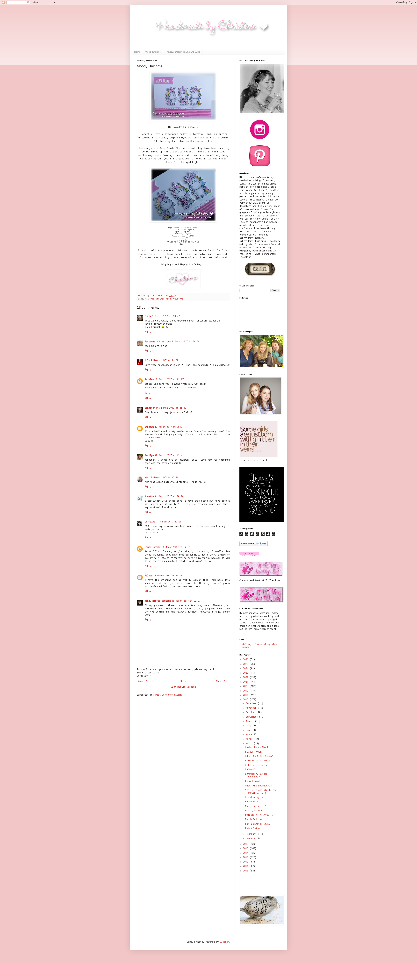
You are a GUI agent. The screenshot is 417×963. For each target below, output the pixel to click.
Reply (148, 331)
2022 (246, 677)
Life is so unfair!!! (258, 760)
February (252, 833)
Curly (148, 316)
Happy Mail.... (254, 801)
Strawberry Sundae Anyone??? (256, 775)
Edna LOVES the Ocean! (259, 756)
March (250, 743)
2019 (246, 690)
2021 (246, 681)
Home (137, 51)
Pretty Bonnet (253, 810)
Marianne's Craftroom (158, 341)
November (252, 707)
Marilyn (149, 455)
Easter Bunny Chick (257, 747)
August (250, 721)
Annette (149, 496)
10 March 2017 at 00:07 (169, 426)
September (252, 716)
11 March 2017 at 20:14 (170, 521)
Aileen (148, 575)
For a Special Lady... (259, 823)
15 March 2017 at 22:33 (186, 600)
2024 (246, 668)
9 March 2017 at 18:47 (166, 316)
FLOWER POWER (253, 751)
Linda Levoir (153, 547)
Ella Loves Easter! (257, 765)
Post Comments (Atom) (168, 694)
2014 (246, 852)
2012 (246, 861)
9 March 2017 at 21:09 (164, 360)
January (251, 838)
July (249, 725)
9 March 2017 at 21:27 (170, 379)
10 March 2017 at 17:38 (164, 477)
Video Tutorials (153, 51)
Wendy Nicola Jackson (158, 600)
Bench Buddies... (255, 819)
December (252, 703)
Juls (147, 360)
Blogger (224, 941)
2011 (246, 866)
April (250, 738)
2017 (246, 699)
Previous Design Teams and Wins (182, 51)
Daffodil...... (254, 769)
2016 (246, 843)
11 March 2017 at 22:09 (176, 547)
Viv (147, 477)
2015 (246, 848)
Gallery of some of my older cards (260, 646)
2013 (246, 857)
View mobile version (183, 686)
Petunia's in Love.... (259, 814)
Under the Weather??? (258, 785)
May (248, 734)
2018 (246, 695)
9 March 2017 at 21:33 (172, 407)
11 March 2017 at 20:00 (169, 496)
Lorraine (150, 521)
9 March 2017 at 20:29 (186, 341)
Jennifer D (151, 407)
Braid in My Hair (255, 797)
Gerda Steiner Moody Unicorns (186, 227)
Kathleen (150, 379)
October (251, 712)
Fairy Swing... (254, 828)
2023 (246, 672)
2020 (246, 686)
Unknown (149, 426)
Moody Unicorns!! (255, 806)
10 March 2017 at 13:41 (169, 455)
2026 (246, 659)
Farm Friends (253, 781)
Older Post (222, 681)
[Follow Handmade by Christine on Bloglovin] (253, 545)
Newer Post (144, 681)
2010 (246, 870)
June (249, 730)
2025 (246, 663)
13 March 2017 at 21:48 (167, 575)
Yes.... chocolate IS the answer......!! (261, 791)
